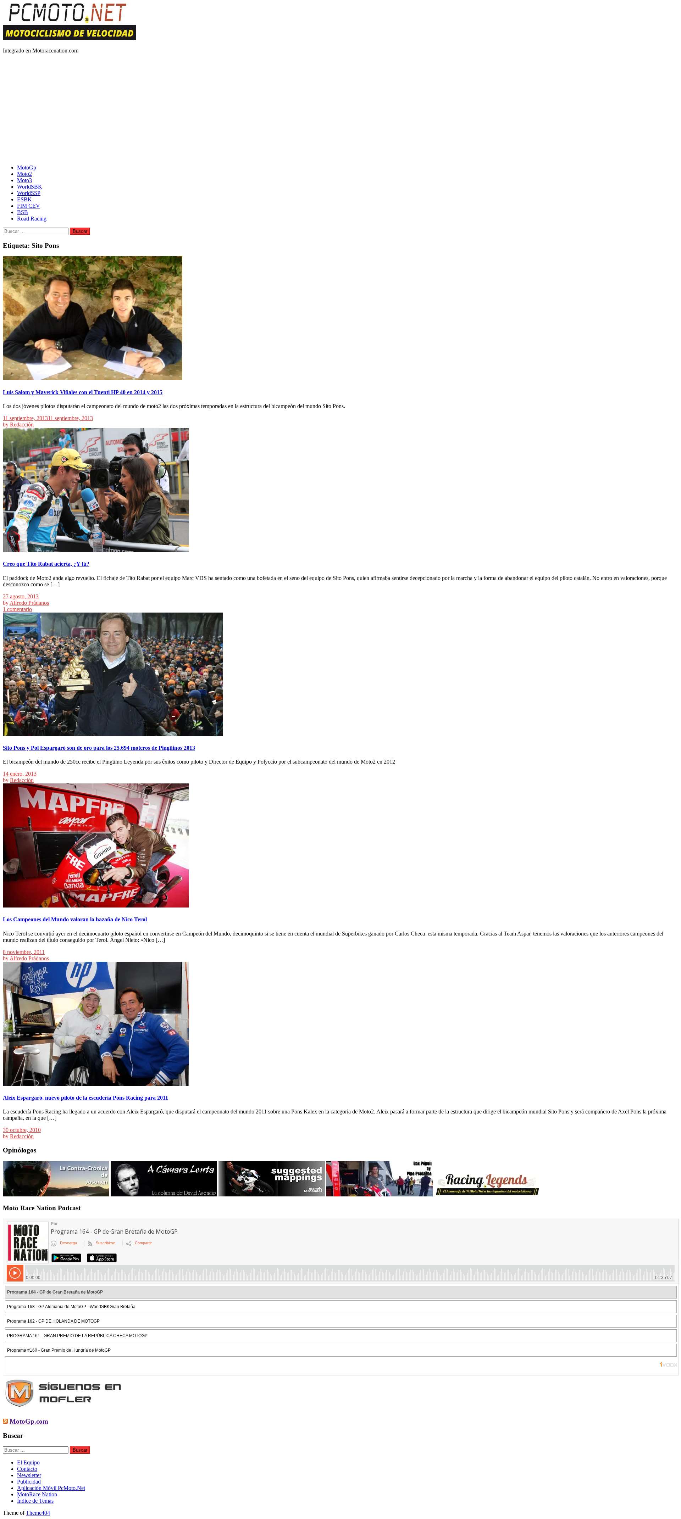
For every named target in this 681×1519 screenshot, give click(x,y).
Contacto (27, 1469)
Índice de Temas (35, 1501)
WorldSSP (28, 193)
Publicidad (29, 1482)
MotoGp (26, 167)
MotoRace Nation (37, 1494)
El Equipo (28, 1462)
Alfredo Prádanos (29, 603)
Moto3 (24, 180)
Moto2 (24, 174)
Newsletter (29, 1475)
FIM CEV (28, 206)
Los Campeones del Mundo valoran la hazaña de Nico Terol (75, 919)
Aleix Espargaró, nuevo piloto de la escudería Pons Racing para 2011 (85, 1098)
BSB (22, 212)
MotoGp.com (29, 1421)
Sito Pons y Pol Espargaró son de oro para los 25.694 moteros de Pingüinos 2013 (99, 748)
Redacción (22, 424)
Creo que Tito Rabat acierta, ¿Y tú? (46, 564)
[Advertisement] (340, 109)
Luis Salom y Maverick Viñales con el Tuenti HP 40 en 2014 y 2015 (82, 392)
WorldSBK (29, 187)
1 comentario (17, 609)
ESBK (24, 199)
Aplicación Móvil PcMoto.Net (51, 1488)
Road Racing (31, 219)
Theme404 (38, 1513)
